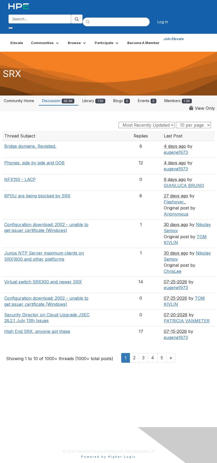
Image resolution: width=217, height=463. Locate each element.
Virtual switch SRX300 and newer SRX (43, 281)
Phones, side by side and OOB (34, 162)
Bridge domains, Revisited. (30, 146)
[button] (45, 43)
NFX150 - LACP (20, 179)
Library (92, 100)
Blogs (120, 100)
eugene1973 (176, 152)
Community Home (19, 100)
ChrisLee (172, 271)
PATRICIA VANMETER (187, 320)
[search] (77, 19)
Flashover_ (175, 201)
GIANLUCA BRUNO (184, 185)
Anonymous (176, 214)
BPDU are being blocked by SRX (37, 195)
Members (177, 100)
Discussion (57, 100)
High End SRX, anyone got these (37, 331)
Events (146, 100)
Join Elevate (173, 39)
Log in (162, 22)
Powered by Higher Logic (108, 457)
